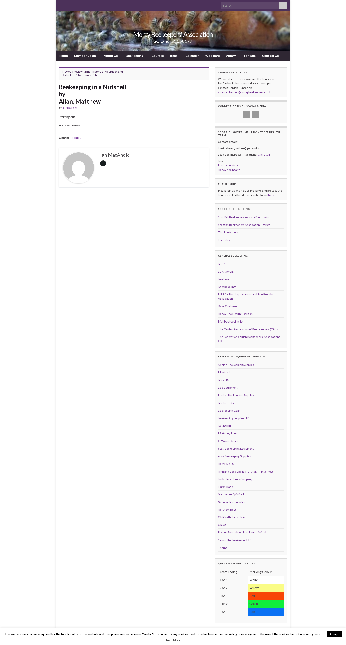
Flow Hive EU (226, 463)
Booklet (75, 137)
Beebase (223, 279)
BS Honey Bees (227, 433)
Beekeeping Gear (229, 410)
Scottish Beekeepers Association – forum (244, 224)
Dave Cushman (227, 306)
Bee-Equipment (228, 387)
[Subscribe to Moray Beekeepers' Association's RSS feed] (61, 4)
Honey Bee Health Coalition (235, 313)
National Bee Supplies (231, 502)
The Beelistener (228, 232)
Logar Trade (225, 486)
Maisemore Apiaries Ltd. (233, 494)
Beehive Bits (226, 403)
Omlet (222, 524)
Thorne (222, 547)
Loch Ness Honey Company (235, 479)
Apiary (231, 55)
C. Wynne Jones (228, 441)
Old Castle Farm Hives (232, 517)
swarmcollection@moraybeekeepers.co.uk (244, 92)
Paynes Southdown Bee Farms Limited (242, 532)
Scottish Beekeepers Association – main (243, 217)
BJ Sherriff (224, 425)
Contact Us (270, 55)
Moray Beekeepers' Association (173, 34)
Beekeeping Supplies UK (233, 418)
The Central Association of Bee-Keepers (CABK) (248, 329)
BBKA (222, 264)
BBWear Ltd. (226, 372)
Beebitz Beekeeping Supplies (236, 395)
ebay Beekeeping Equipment (236, 448)
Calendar (192, 55)
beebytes (224, 240)
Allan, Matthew (80, 101)
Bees (174, 55)
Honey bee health (229, 169)
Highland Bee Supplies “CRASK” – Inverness (246, 471)
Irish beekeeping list (230, 321)
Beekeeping (135, 55)
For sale (250, 55)
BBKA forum (226, 271)
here (271, 195)
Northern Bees (227, 509)
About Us (111, 55)
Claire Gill (264, 154)
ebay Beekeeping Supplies (234, 456)
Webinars (212, 55)
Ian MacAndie (69, 107)
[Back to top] (337, 636)
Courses (157, 55)
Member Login (85, 55)
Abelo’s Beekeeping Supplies (236, 364)
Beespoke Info (227, 286)
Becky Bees (225, 380)
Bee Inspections (228, 165)
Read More (173, 640)
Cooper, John (90, 75)
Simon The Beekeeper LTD (235, 540)
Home (63, 55)
